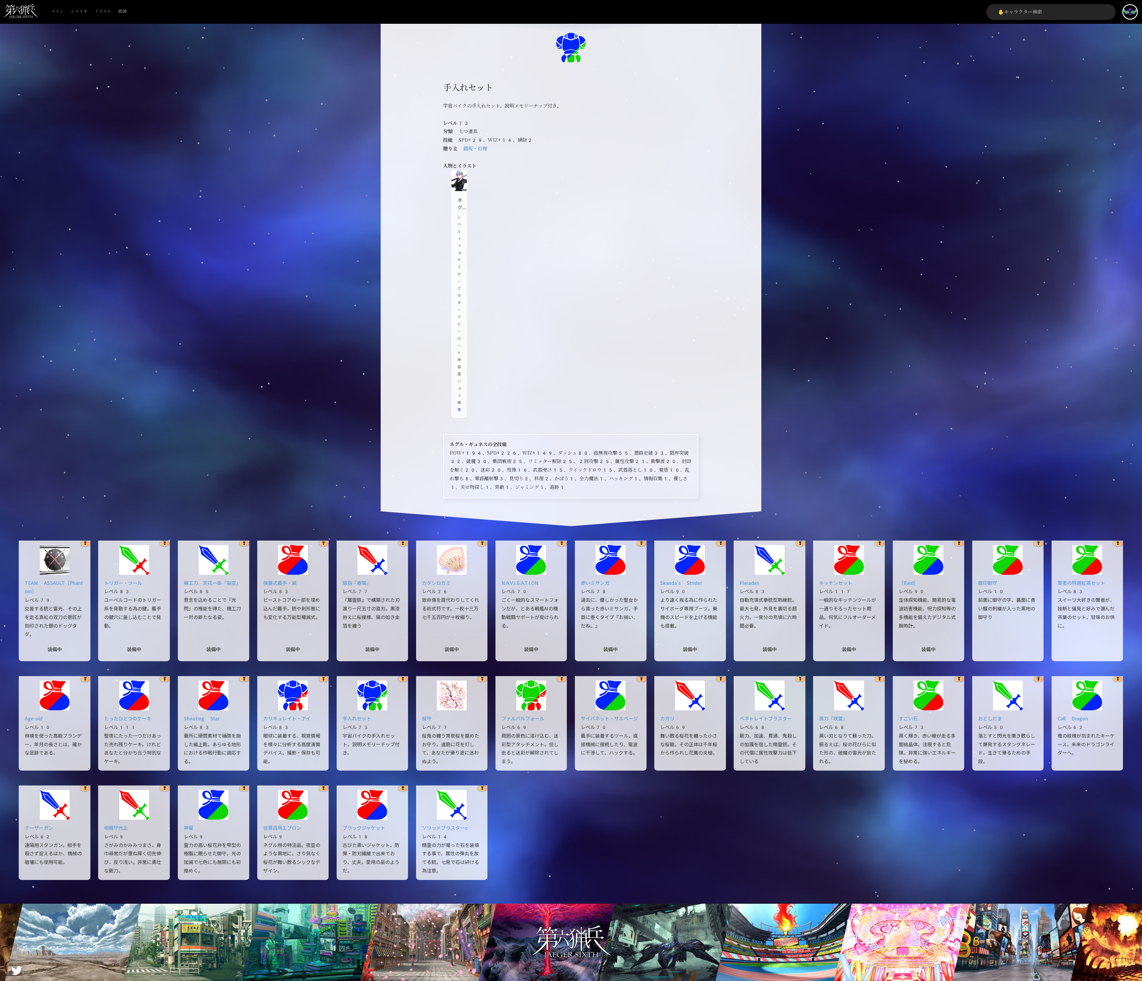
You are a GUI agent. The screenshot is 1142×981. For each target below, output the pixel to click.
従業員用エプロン (282, 828)
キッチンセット (835, 583)
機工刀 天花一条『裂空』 (212, 583)
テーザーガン (39, 828)
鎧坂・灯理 (475, 149)
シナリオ (79, 11)
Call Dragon (1073, 719)
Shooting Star (201, 719)
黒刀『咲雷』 (833, 719)
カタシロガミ (436, 583)
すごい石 (908, 719)
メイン (57, 11)
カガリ (667, 719)
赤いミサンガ (595, 583)
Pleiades (749, 583)
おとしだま (990, 719)
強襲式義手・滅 (280, 583)
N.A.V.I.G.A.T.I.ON (519, 583)
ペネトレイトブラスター (766, 719)
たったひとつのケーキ (127, 719)
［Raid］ (908, 583)
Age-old (34, 719)
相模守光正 (116, 828)
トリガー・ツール (123, 583)
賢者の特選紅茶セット (1081, 583)
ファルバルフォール (522, 719)
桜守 (427, 719)
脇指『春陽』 (357, 583)
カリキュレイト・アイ (286, 719)
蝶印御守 (987, 583)
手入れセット (357, 719)
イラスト (103, 11)
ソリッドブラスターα (445, 828)
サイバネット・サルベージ (609, 719)
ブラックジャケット (364, 828)
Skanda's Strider (681, 583)
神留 (188, 828)
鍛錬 (122, 11)
